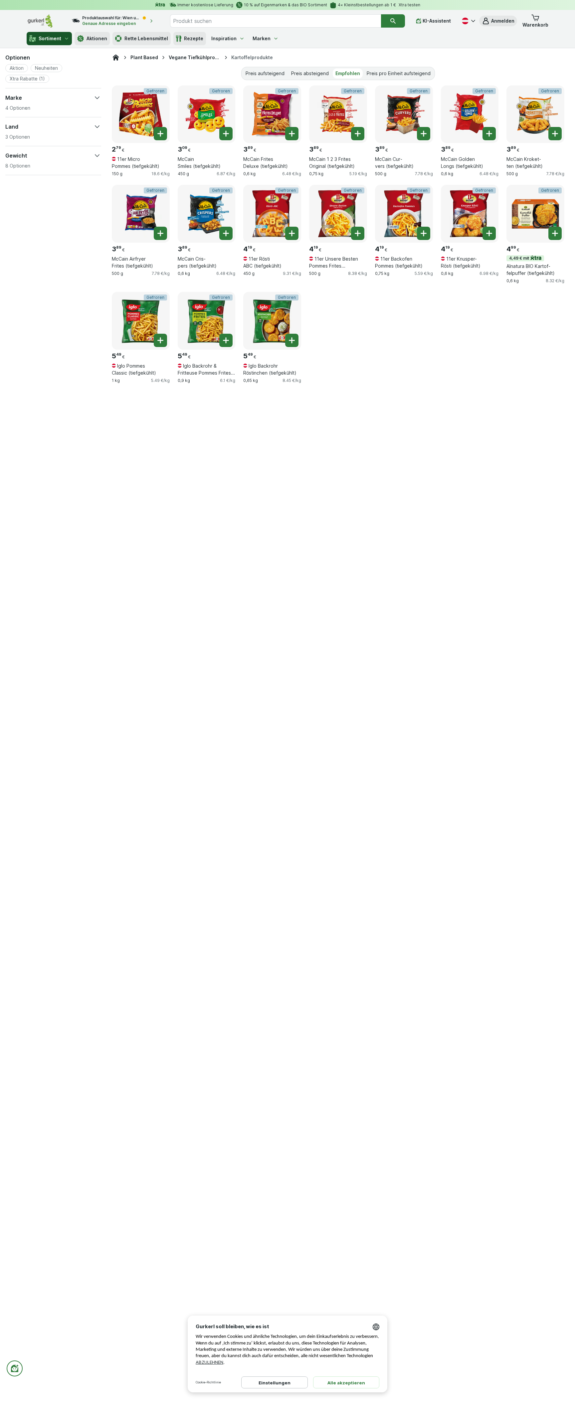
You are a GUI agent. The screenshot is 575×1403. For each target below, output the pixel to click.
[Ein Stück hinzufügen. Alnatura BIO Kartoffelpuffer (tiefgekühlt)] (555, 233)
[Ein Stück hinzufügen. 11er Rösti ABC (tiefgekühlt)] (291, 233)
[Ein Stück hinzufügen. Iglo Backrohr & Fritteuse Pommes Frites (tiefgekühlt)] (226, 340)
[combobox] (275, 21)
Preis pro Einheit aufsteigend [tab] (399, 73)
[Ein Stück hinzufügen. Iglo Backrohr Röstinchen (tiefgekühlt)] (291, 340)
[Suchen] (393, 21)
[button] (498, 21)
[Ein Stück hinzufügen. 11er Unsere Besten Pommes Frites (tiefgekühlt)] (357, 233)
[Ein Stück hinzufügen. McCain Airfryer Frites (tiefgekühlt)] (160, 233)
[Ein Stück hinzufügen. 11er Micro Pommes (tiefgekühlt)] (160, 133)
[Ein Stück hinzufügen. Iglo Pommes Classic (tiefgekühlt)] (160, 340)
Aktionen (97, 38)
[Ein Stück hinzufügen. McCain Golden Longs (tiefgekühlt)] (489, 133)
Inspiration (224, 38)
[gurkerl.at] (116, 57)
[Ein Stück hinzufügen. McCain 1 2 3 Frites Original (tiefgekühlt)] (357, 133)
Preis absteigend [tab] (310, 73)
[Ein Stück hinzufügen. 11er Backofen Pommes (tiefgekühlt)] (423, 233)
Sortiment (50, 38)
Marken (262, 38)
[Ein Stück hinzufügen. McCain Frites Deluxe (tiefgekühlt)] (291, 133)
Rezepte (193, 38)
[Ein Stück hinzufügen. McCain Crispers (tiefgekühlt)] (226, 233)
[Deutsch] (468, 21)
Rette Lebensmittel (146, 38)
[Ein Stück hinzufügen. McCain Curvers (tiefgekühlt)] (423, 133)
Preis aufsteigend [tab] (265, 73)
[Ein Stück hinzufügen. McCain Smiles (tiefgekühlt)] (226, 133)
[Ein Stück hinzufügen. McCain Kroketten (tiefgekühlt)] (555, 133)
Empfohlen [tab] (347, 73)
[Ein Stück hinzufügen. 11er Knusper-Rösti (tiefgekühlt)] (489, 233)
